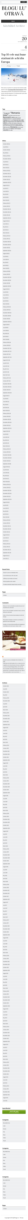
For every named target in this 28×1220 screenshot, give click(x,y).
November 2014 (6, 458)
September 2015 (6, 428)
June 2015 (5, 437)
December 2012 (6, 526)
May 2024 (5, 152)
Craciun (5, 120)
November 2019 (6, 280)
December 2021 (6, 209)
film (17, 120)
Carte (4, 1126)
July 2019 (5, 292)
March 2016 (5, 410)
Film (4, 1132)
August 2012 (5, 535)
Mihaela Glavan (12, 125)
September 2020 (6, 250)
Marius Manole (6, 125)
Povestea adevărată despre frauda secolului (12, 584)
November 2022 (6, 176)
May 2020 (5, 262)
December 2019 (6, 277)
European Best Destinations (15, 89)
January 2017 (6, 381)
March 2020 (5, 268)
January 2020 (6, 274)
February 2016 (6, 413)
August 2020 (5, 253)
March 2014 (5, 481)
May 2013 (5, 511)
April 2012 (5, 541)
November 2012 (6, 529)
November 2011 (6, 549)
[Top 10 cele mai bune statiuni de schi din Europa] (14, 85)
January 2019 (6, 309)
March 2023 (5, 167)
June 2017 (5, 366)
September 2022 (6, 182)
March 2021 (5, 233)
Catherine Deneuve (7, 118)
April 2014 (5, 478)
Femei (14, 120)
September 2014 (6, 463)
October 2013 (6, 496)
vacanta (5, 130)
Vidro (4, 615)
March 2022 (5, 200)
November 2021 (6, 212)
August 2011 (5, 555)
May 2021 (5, 227)
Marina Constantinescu (10, 124)
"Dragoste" (6, 113)
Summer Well (7, 128)
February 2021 (6, 235)
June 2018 (5, 330)
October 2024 (6, 150)
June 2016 (5, 401)
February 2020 (6, 271)
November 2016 (6, 386)
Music (4, 1135)
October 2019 (6, 283)
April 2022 (5, 197)
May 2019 (5, 298)
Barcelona (18, 115)
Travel (18, 66)
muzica (17, 125)
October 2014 (6, 461)
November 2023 (6, 158)
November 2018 (6, 315)
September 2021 (6, 218)
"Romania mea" (11, 114)
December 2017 (6, 348)
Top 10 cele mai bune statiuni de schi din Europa (13, 58)
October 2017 (6, 354)
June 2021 (5, 224)
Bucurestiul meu (6, 1123)
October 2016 (6, 389)
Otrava (9, 66)
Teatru (4, 1137)
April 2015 (5, 443)
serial (22, 127)
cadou (13, 117)
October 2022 (6, 179)
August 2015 (5, 431)
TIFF (15, 128)
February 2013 (6, 520)
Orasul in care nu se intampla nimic (10, 572)
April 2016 (5, 407)
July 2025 (5, 147)
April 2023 (5, 164)
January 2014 (6, 487)
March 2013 (5, 517)
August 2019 (5, 289)
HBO (22, 120)
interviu (19, 121)
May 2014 (5, 475)
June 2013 (5, 508)
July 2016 (5, 398)
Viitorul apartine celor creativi (9, 581)
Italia (22, 121)
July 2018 (5, 327)
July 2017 (5, 363)
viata (11, 130)
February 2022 (6, 203)
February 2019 (6, 307)
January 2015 (6, 452)
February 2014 (6, 484)
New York (21, 125)
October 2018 (6, 318)
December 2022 (6, 173)
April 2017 (5, 372)
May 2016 (5, 404)
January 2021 (6, 238)
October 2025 (6, 144)
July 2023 (5, 161)
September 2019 (6, 286)
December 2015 (6, 419)
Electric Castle (10, 120)
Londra (4, 124)
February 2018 (6, 342)
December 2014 (6, 455)
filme (20, 120)
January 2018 (6, 345)
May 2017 (5, 369)
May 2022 (5, 194)
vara (9, 130)
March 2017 (5, 375)
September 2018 (6, 321)
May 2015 (5, 440)
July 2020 (5, 256)
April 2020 (5, 265)
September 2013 (6, 499)
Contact (5, 595)
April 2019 (5, 301)
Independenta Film (12, 121)
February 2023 (6, 170)
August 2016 (5, 395)
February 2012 (6, 543)
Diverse (4, 1129)
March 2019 (5, 304)
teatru (12, 129)
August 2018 (5, 324)
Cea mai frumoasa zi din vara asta (10, 575)
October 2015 (6, 425)
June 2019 (5, 295)
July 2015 (5, 434)
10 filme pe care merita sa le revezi (10, 578)
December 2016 (6, 383)
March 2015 (5, 446)
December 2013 (6, 490)
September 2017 (6, 357)
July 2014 (5, 469)
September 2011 (6, 552)
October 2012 (6, 532)
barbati (14, 115)
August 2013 (5, 502)
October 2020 (6, 247)
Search (23, 1)
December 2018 (6, 312)
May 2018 (5, 333)
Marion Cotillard (19, 124)
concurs (19, 118)
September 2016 (6, 392)
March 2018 (5, 339)
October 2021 (6, 215)
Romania (13, 127)
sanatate (19, 127)
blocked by (14, 1112)
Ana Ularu (10, 115)
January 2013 (6, 523)
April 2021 (5, 230)
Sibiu (4, 128)
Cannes (19, 117)
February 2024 (6, 155)
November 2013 (6, 493)
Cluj (12, 118)
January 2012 (6, 546)
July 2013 (5, 505)
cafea (16, 117)
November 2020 (6, 244)
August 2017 (5, 360)
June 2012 (5, 538)
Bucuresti (7, 117)
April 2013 (5, 514)
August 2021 (5, 221)
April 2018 (5, 336)
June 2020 (5, 259)
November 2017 (6, 351)
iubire (5, 123)
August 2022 (5, 185)
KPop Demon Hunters (7, 619)
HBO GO (5, 121)
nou (5, 657)
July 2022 (5, 188)
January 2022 (6, 206)
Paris (4, 127)
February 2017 (6, 378)
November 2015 (6, 422)
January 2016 (6, 416)
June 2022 (5, 191)
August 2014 (5, 466)
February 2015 (6, 449)
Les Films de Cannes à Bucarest (14, 123)
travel (19, 129)
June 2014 (5, 472)
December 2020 (6, 241)
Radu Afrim (8, 127)
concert (14, 118)
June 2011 (5, 558)
